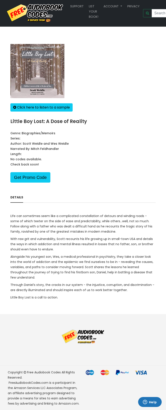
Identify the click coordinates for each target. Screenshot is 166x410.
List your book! (93, 11)
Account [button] (112, 6)
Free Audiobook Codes (44, 372)
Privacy (133, 6)
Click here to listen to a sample (43, 107)
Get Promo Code (30, 177)
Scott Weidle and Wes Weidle (46, 143)
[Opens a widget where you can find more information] (150, 402)
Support (77, 6)
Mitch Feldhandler (45, 149)
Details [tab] (16, 197)
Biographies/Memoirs (38, 133)
